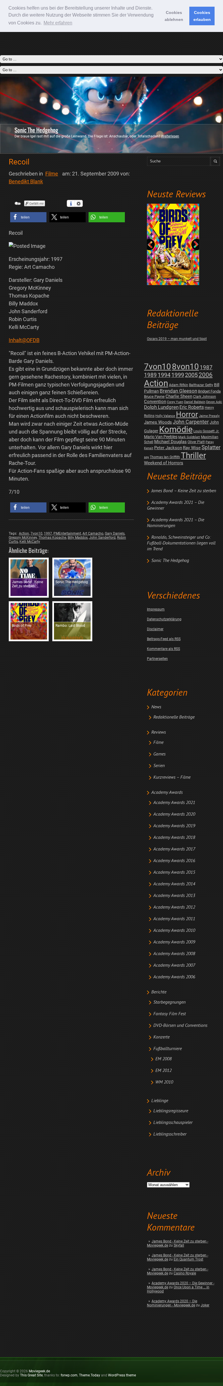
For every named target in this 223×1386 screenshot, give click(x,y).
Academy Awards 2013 (174, 896)
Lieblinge (159, 1101)
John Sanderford (102, 538)
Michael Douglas (170, 441)
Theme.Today (89, 1375)
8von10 (185, 366)
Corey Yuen (175, 402)
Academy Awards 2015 (174, 872)
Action (156, 383)
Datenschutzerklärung (164, 619)
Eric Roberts (191, 407)
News (156, 707)
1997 (48, 533)
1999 (177, 375)
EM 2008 (163, 1059)
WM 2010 (164, 1082)
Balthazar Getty (201, 385)
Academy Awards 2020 (174, 814)
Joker (205, 1305)
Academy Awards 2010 (174, 931)
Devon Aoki (214, 402)
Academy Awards (167, 793)
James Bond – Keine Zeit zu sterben (183, 491)
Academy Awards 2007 (174, 965)
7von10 (157, 366)
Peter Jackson (168, 447)
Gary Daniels (115, 533)
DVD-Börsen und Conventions (180, 1026)
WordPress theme (122, 1375)
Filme (158, 743)
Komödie (176, 429)
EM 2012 (163, 1071)
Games (159, 754)
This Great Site (31, 1375)
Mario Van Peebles (160, 436)
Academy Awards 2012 (174, 907)
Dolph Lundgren (161, 407)
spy (146, 457)
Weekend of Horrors (163, 462)
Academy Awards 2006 (174, 977)
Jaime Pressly (209, 416)
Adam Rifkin (178, 385)
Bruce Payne (154, 396)
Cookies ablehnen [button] (174, 16)
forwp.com (69, 1375)
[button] (28, 217)
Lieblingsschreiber (169, 1134)
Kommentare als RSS (163, 649)
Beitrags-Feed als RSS (164, 639)
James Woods (158, 422)
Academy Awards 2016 (174, 861)
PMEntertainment (67, 533)
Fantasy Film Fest (169, 1014)
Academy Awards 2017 (174, 849)
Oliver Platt (196, 442)
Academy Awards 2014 (174, 884)
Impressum (156, 609)
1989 (150, 375)
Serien (159, 766)
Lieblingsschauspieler (173, 1123)
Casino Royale (185, 1273)
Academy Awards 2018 (174, 838)
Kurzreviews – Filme (171, 777)
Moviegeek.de (39, 1371)
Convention (155, 401)
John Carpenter (191, 422)
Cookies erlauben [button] (202, 16)
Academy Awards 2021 (174, 803)
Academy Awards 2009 (174, 942)
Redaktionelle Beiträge (174, 717)
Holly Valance (165, 416)
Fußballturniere (167, 1049)
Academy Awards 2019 (174, 826)
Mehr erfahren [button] (58, 22)
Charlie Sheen (179, 396)
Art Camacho (92, 533)
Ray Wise (192, 447)
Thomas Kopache (52, 538)
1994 (164, 375)
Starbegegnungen (169, 1002)
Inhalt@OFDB (24, 340)
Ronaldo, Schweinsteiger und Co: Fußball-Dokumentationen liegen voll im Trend (181, 543)
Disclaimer (155, 629)
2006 (206, 374)
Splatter (211, 447)
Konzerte (161, 1037)
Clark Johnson (204, 397)
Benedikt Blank (26, 181)
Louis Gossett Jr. (206, 431)
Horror (187, 414)
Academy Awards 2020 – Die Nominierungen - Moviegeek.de (172, 1303)
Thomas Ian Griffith (165, 457)
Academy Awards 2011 (174, 919)
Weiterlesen (170, 136)
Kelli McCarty (29, 542)
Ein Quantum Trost (188, 1259)
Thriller (193, 455)
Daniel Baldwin (194, 402)
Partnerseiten (157, 659)
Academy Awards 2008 (174, 954)
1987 (206, 367)
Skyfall (179, 1245)
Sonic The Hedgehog (36, 130)
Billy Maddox (78, 538)
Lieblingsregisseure (170, 1111)
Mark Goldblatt (189, 437)
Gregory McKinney (23, 538)
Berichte (158, 992)
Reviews (158, 732)
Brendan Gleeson (178, 391)
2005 (191, 375)
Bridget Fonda (209, 391)
